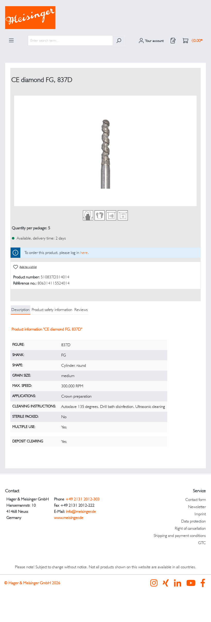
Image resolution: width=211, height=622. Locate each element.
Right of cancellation (190, 528)
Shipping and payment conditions (180, 535)
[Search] (119, 40)
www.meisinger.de (68, 517)
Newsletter (197, 506)
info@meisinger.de (81, 511)
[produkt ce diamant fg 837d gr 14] (105, 151)
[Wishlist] (173, 40)
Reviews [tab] (81, 309)
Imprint (200, 513)
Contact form (195, 499)
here (84, 252)
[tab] (20, 310)
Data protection (193, 521)
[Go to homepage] (105, 17)
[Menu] (11, 40)
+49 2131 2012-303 (82, 499)
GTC (202, 542)
